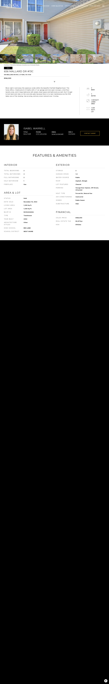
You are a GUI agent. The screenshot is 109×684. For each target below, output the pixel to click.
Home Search (31, 6)
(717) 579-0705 (41, 134)
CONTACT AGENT (90, 133)
